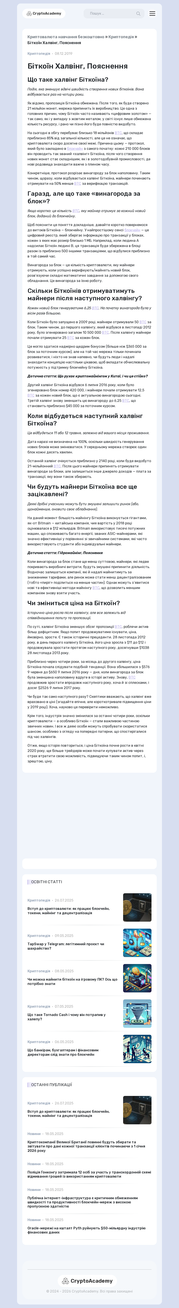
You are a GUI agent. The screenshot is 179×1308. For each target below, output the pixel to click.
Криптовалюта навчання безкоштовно (66, 37)
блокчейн (75, 149)
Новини (34, 1134)
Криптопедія (121, 37)
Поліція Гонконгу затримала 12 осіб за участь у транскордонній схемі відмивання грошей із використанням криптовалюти (89, 1174)
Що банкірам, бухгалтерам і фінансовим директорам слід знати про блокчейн (63, 1052)
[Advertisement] (89, 813)
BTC (118, 133)
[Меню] (152, 13)
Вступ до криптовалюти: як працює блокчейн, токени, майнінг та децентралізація (69, 911)
